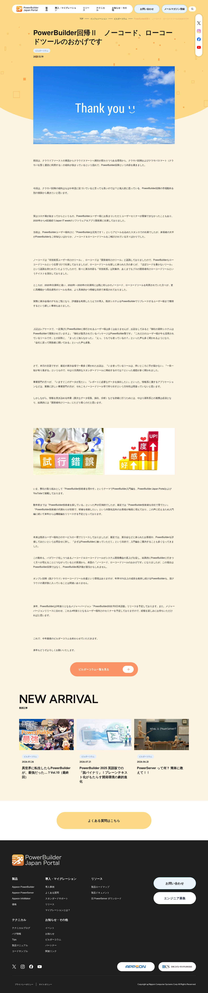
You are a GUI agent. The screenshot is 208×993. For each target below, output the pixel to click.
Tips (14, 939)
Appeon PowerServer (23, 892)
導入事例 (49, 886)
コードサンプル (20, 951)
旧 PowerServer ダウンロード (106, 898)
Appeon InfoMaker (21, 898)
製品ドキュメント (100, 892)
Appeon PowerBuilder (23, 886)
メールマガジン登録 (174, 8)
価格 (14, 904)
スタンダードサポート (56, 898)
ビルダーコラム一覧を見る (94, 669)
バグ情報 (16, 933)
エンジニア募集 (175, 898)
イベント (49, 927)
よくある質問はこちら (104, 820)
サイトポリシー (45, 984)
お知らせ (49, 933)
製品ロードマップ (100, 886)
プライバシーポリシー (24, 984)
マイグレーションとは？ (57, 910)
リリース (49, 904)
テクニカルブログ (21, 927)
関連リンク (51, 951)
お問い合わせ (147, 8)
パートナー (51, 945)
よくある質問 (52, 892)
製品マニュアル (20, 945)
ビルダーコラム (53, 939)
